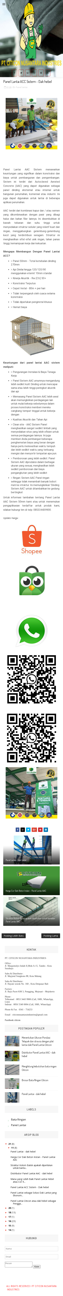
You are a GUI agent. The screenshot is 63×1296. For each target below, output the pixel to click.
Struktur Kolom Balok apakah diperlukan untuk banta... (31, 1166)
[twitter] (21, 73)
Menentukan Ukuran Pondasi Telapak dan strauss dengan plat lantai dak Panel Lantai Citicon (38, 1041)
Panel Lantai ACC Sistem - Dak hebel (29, 1187)
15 (10, 1225)
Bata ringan (18, 1119)
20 (10, 1207)
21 (10, 1143)
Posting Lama (50, 935)
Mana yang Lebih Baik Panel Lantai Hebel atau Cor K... (32, 1180)
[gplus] (27, 73)
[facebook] (14, 73)
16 (10, 1221)
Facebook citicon (12, 1020)
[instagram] (34, 73)
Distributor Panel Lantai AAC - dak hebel (31, 1173)
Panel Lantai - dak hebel (16, 860)
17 (10, 1216)
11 (12, 1147)
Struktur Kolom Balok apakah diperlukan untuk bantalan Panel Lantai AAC (30, 920)
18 (10, 1212)
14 (10, 1229)
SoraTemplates (27, 1289)
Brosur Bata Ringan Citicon (35, 1080)
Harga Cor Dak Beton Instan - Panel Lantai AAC (26, 890)
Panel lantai (21, 87)
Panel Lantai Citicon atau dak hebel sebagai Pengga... (33, 1202)
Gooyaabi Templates (46, 1289)
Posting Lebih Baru (14, 935)
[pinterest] (41, 73)
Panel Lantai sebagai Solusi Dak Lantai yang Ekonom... (33, 1194)
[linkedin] (47, 73)
